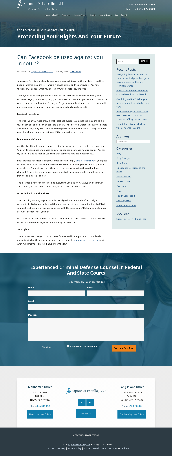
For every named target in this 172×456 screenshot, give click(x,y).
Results (93, 15)
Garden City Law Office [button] (132, 414)
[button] (169, 439)
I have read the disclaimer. (85, 346)
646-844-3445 (147, 4)
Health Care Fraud (125, 195)
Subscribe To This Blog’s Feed (131, 218)
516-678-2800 (147, 9)
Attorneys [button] (66, 15)
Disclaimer (47, 347)
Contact (124, 15)
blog (118, 153)
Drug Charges (123, 158)
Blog (116, 15)
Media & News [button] (104, 15)
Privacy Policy (74, 448)
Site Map (60, 448)
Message (33, 314)
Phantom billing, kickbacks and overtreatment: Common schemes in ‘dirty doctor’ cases (132, 115)
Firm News (75, 71)
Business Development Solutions (100, 448)
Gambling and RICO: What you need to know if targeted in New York (132, 103)
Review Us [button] (86, 413)
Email (32, 301)
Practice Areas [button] (79, 15)
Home (47, 15)
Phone (90, 287)
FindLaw (124, 448)
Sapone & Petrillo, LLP (42, 71)
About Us (55, 15)
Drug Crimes (122, 163)
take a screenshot (85, 160)
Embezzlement (123, 176)
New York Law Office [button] (40, 414)
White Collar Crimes (126, 205)
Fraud (119, 191)
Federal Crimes (124, 181)
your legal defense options (86, 240)
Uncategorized (123, 200)
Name (31, 287)
